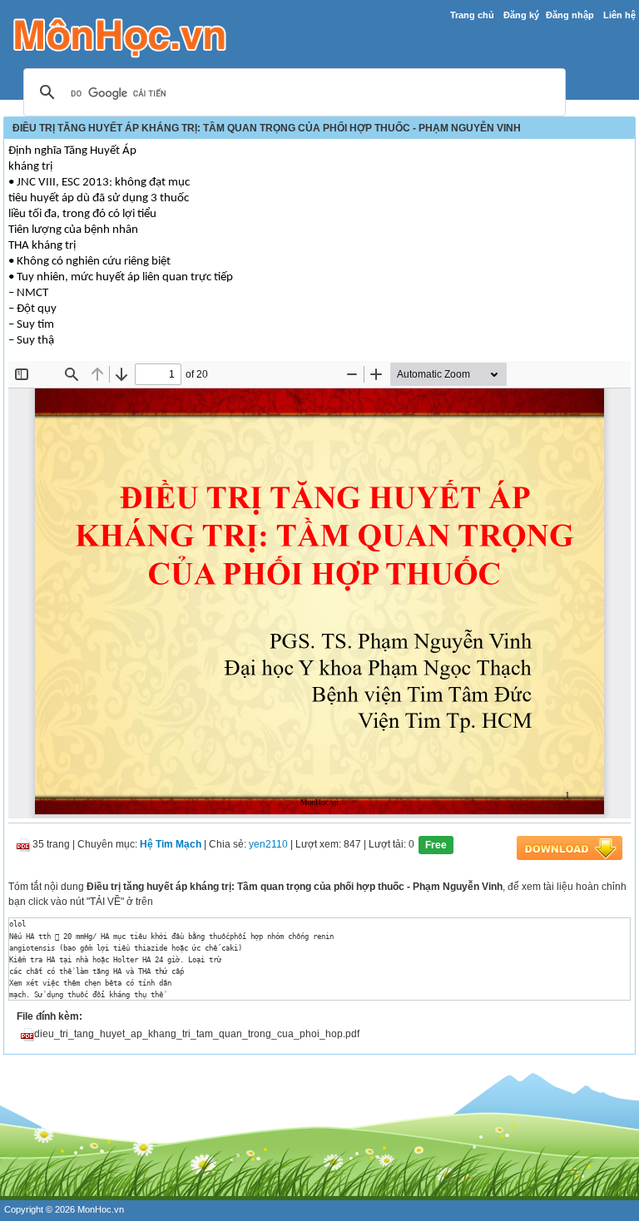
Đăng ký (521, 15)
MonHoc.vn (100, 1209)
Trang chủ (472, 15)
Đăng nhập (570, 15)
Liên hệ (619, 15)
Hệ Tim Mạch (170, 845)
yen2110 (268, 845)
